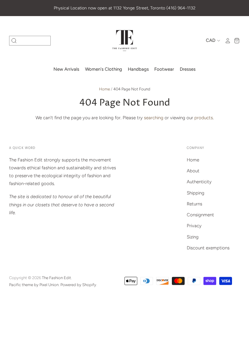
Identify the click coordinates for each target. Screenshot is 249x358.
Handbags (138, 69)
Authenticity (199, 181)
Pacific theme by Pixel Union (34, 284)
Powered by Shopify (78, 284)
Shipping (195, 193)
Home (104, 89)
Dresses (188, 69)
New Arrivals (66, 69)
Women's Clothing (103, 69)
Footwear (164, 69)
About (193, 171)
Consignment (200, 215)
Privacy (194, 225)
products (203, 117)
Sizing (193, 237)
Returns (194, 204)
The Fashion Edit (56, 277)
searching (153, 117)
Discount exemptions (208, 248)
